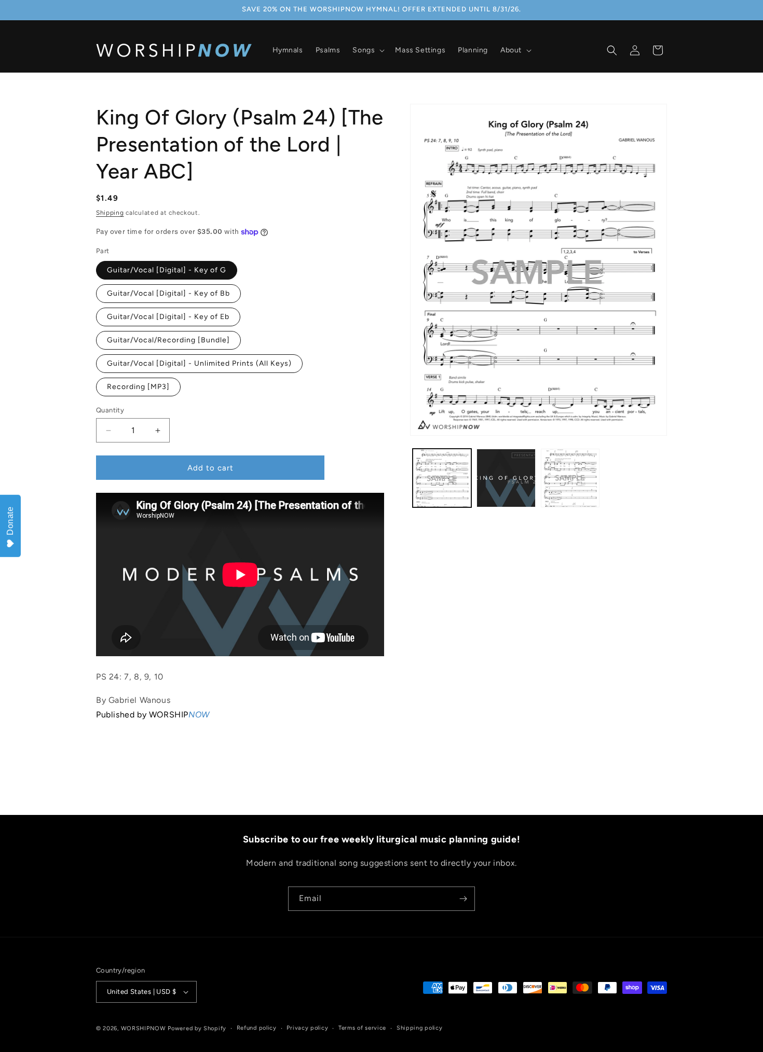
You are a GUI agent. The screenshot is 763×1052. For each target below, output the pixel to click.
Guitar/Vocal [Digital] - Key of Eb (168, 316)
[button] (367, 50)
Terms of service (362, 1028)
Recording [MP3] (138, 386)
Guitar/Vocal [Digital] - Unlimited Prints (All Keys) (199, 363)
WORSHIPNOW (143, 1028)
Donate (10, 520)
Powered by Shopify (197, 1028)
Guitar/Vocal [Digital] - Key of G (166, 270)
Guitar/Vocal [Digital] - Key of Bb (168, 293)
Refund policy (257, 1028)
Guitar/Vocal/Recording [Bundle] (168, 340)
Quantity (110, 410)
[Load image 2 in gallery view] (505, 478)
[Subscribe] (463, 899)
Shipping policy (420, 1028)
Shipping (110, 212)
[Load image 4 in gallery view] (570, 478)
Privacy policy (307, 1028)
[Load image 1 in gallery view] (442, 478)
